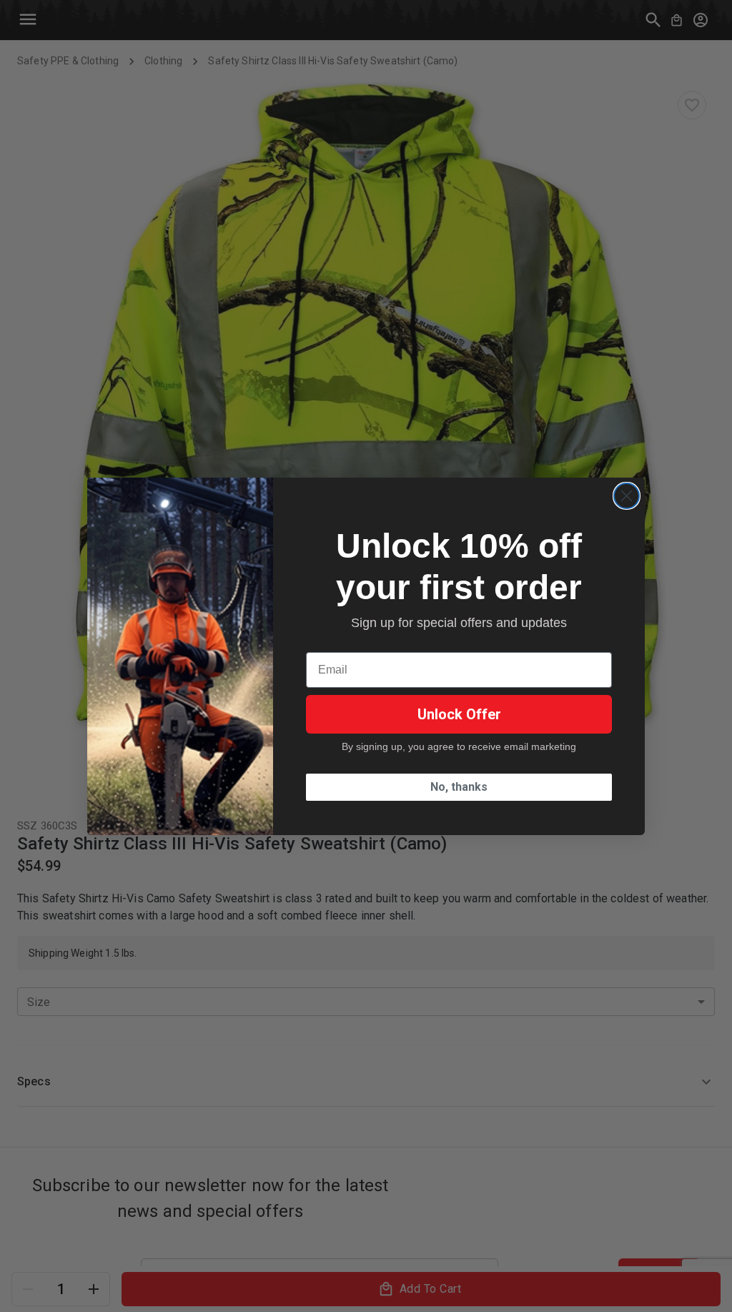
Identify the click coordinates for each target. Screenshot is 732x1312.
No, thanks (459, 787)
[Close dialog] (626, 495)
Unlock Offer (459, 714)
